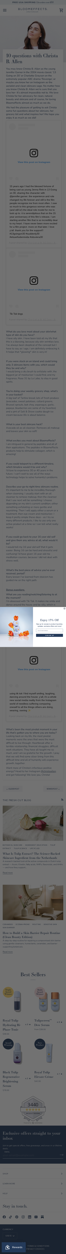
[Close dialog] (64, 608)
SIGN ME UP (49, 635)
